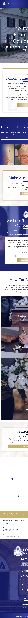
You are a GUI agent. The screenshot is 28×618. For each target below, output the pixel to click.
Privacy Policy (19, 616)
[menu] (26, 2)
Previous (16, 256)
